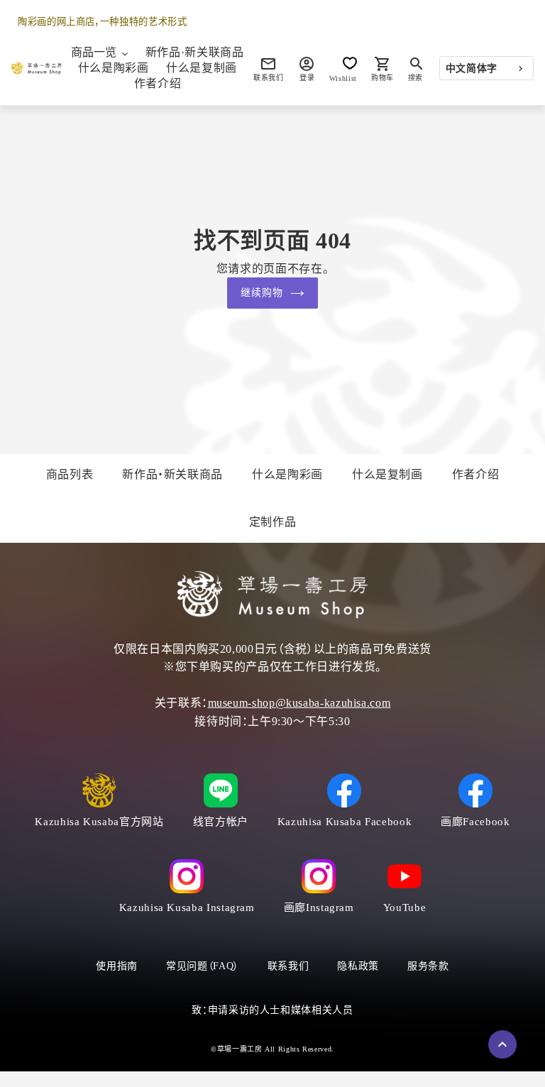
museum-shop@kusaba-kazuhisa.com (299, 703)
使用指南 (117, 966)
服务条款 (428, 966)
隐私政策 (358, 966)
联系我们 (288, 966)
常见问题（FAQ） (202, 966)
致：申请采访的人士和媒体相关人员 (272, 1010)
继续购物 (262, 292)
